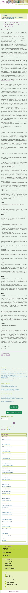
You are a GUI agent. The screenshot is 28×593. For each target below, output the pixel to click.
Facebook (12, 426)
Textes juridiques (5, 533)
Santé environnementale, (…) (7, 526)
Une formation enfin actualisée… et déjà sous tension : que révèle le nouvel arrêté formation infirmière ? (14, 377)
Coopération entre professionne (7, 460)
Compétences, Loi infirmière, (7, 456)
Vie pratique (4, 538)
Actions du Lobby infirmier (6, 439)
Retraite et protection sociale (7, 514)
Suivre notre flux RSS (10, 587)
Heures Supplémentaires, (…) (7, 479)
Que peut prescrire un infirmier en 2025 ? (7, 385)
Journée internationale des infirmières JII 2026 (8, 375)
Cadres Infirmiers (5, 449)
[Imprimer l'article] (9, 355)
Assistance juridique (9, 561)
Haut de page (8, 575)
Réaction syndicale (5, 507)
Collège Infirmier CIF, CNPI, (6, 453)
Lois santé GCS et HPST (6, 498)
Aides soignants (4, 442)
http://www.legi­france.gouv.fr (7, 80)
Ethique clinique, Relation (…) (7, 474)
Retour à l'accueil (9, 576)
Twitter (9, 427)
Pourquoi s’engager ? (9, 567)
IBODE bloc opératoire (5, 484)
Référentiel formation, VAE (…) (7, 512)
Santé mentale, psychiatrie (6, 528)
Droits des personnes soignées (7, 467)
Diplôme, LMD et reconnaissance (7, 465)
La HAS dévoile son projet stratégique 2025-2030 (9, 386)
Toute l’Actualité (5, 434)
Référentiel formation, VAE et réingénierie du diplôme (9, 395)
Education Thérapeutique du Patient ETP (7, 401)
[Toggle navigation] (4, 11)
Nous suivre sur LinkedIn (11, 584)
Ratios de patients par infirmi (7, 505)
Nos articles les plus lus (14, 413)
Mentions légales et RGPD (10, 568)
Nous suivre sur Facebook (11, 579)
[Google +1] (7, 355)
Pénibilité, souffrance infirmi (6, 500)
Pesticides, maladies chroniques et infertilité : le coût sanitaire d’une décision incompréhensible (13, 369)
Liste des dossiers (5, 436)
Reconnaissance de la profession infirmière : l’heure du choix (10, 390)
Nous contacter (8, 563)
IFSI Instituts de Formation (6, 486)
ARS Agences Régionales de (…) (7, 446)
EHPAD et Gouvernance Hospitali (7, 472)
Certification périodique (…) (6, 451)
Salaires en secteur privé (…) (7, 521)
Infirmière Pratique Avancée (6, 491)
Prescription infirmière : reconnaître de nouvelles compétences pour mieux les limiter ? (13, 373)
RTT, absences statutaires (6, 517)
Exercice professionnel (6, 477)
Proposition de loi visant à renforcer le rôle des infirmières (10, 389)
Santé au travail (4, 524)
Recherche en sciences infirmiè (7, 510)
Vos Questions (8, 560)
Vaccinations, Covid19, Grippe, (7, 535)
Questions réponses (5, 503)
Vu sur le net (4, 540)
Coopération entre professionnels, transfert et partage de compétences (12, 398)
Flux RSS (8, 431)
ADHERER (14, 407)
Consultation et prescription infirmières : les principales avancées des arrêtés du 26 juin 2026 (13, 371)
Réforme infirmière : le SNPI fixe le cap (7, 380)
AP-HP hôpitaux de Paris (6, 444)
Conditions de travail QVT (6, 458)
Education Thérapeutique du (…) (7, 470)
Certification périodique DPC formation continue (8, 397)
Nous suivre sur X (10, 582)
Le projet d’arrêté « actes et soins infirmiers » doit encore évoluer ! (11, 378)
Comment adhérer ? (9, 565)
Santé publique (4, 531)
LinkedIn (9, 429)
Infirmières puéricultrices (6, 493)
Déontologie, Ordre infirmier (6, 463)
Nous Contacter (9, 546)
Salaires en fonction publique (7, 519)
